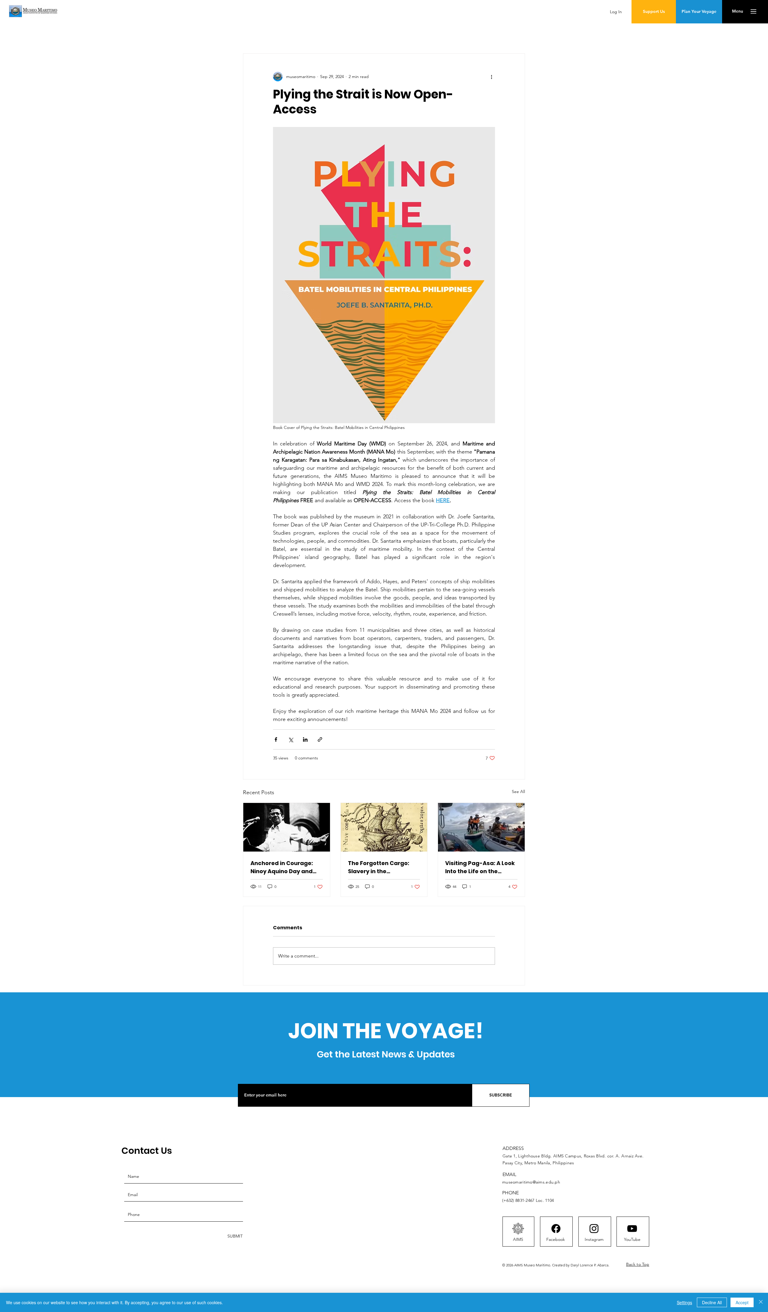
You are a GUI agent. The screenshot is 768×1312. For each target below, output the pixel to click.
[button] (737, 11)
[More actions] (491, 76)
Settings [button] (684, 1302)
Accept (742, 1302)
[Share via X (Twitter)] (290, 739)
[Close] (760, 1302)
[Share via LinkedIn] (305, 739)
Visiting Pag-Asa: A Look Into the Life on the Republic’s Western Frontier (480, 867)
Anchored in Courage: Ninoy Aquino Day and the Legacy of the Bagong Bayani (281, 867)
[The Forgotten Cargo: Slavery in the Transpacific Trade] (384, 827)
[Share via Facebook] (276, 739)
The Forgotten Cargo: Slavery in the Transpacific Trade (378, 867)
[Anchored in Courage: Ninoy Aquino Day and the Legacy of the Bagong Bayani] (286, 827)
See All (518, 791)
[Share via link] (320, 739)
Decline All (712, 1302)
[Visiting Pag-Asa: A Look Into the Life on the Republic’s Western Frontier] (481, 827)
